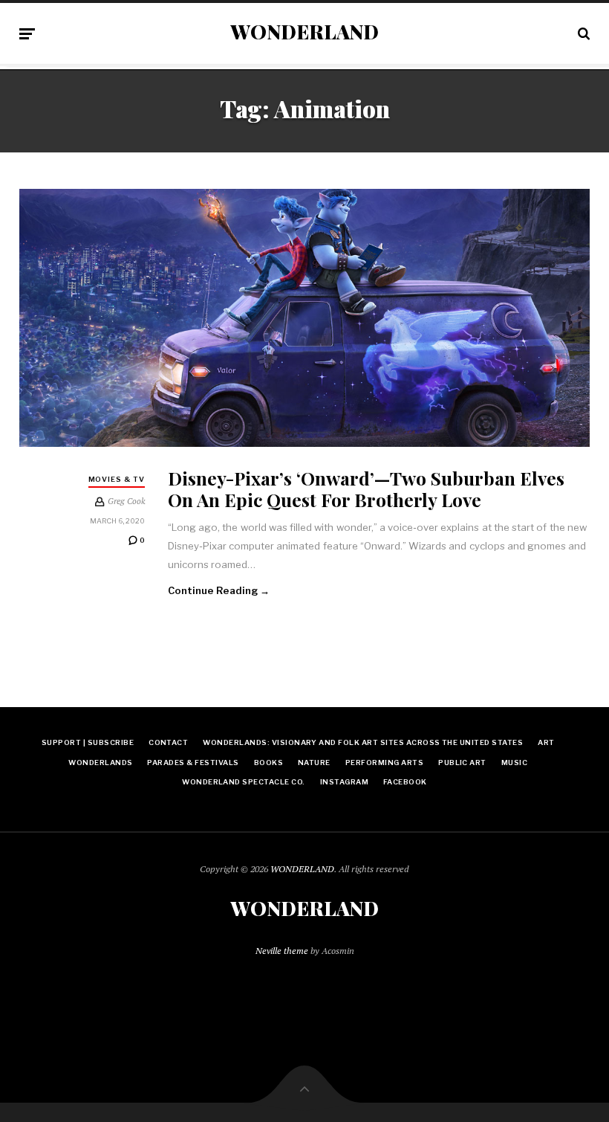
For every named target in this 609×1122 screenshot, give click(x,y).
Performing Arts (384, 762)
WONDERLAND (304, 32)
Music (514, 762)
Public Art (462, 762)
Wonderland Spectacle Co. (243, 782)
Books (268, 762)
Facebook (405, 782)
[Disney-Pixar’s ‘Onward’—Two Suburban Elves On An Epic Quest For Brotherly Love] (304, 318)
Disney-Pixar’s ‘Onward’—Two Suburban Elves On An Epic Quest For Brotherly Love (366, 488)
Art (546, 742)
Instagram (344, 782)
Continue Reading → (219, 590)
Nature (314, 762)
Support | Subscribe (88, 742)
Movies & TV (117, 479)
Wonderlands (100, 762)
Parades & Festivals (192, 762)
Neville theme (281, 950)
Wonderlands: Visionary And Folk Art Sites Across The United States (363, 742)
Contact (168, 742)
